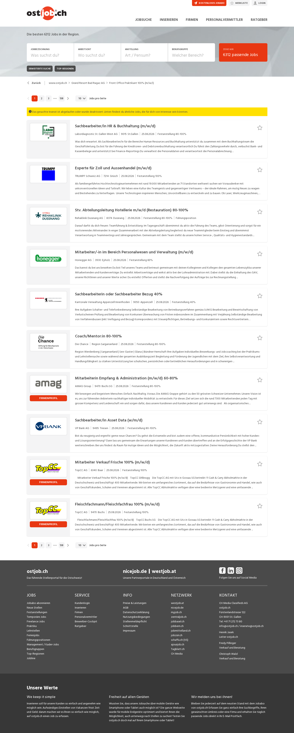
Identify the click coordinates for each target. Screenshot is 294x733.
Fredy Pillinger (227, 643)
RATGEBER (259, 20)
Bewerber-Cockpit (86, 621)
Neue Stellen (34, 607)
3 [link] (48, 98)
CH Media (177, 653)
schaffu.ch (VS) (179, 640)
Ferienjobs (33, 635)
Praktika (32, 626)
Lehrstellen (33, 630)
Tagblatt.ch (178, 649)
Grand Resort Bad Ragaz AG (88, 83)
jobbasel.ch (177, 621)
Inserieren (80, 607)
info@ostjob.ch (228, 626)
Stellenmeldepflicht (135, 621)
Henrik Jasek (226, 632)
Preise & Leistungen (134, 603)
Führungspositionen (38, 640)
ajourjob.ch (177, 644)
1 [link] (34, 98)
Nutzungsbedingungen (136, 617)
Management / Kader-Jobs (43, 644)
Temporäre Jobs (36, 617)
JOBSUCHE (143, 20)
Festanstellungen (37, 612)
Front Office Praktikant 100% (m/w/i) (131, 83)
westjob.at (164, 571)
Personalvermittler (86, 617)
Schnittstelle (130, 626)
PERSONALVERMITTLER (224, 20)
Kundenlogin (82, 603)
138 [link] (61, 98)
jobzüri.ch (176, 635)
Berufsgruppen (35, 649)
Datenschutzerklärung (136, 612)
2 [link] (41, 98)
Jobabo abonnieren (38, 603)
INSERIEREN (169, 20)
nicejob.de (135, 571)
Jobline (31, 658)
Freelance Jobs (36, 621)
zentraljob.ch (179, 617)
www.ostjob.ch (58, 83)
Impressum (129, 630)
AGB (125, 607)
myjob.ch (176, 612)
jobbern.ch (177, 626)
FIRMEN (192, 20)
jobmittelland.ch (181, 630)
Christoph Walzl (228, 654)
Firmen (79, 612)
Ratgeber (80, 626)
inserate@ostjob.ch (252, 626)
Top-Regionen (35, 653)
